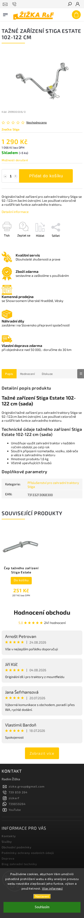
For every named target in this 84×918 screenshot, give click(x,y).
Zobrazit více (42, 753)
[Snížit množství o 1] (5, 176)
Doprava (8, 858)
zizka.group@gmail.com (27, 786)
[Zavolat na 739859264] (15, 4)
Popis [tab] (9, 374)
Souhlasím (42, 907)
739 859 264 (18, 792)
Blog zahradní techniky (19, 864)
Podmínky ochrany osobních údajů (28, 853)
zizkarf (14, 798)
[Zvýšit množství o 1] (16, 176)
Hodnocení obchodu (42, 612)
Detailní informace (15, 212)
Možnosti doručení (15, 160)
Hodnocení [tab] (27, 374)
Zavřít (71, 244)
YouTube (15, 810)
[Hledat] (69, 4)
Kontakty (9, 836)
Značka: (10, 129)
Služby (7, 841)
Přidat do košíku (46, 176)
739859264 (17, 804)
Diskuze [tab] (47, 374)
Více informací (52, 888)
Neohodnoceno (36, 122)
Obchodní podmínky (17, 847)
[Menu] (5, 13)
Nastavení (42, 896)
